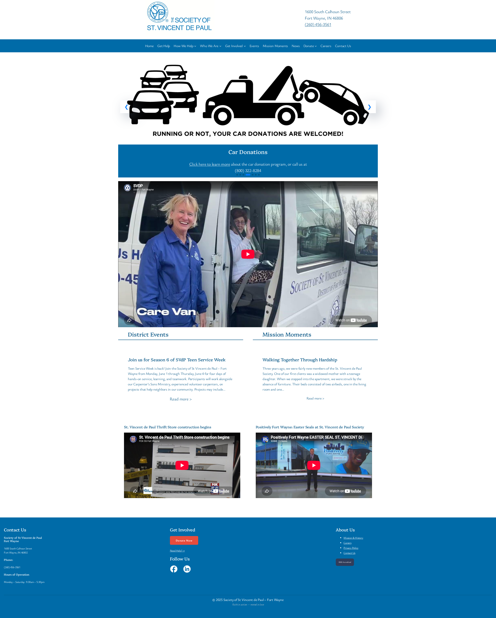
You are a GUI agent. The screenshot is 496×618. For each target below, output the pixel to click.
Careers (347, 543)
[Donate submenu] (316, 46)
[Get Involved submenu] (245, 46)
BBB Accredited (345, 562)
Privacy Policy (351, 548)
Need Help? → (177, 550)
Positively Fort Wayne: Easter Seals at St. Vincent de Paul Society (310, 427)
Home (149, 45)
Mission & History (353, 538)
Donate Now (184, 540)
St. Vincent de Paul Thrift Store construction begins (167, 427)
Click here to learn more (209, 164)
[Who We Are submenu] (220, 46)
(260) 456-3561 (318, 24)
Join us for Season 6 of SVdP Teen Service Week (176, 359)
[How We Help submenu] (195, 46)
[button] (126, 106)
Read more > (181, 399)
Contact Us (349, 553)
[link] (248, 116)
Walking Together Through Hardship (300, 359)
